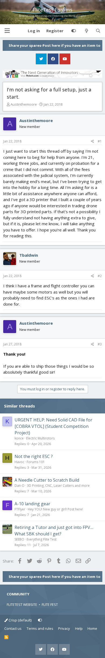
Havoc (19, 462)
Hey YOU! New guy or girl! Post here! (55, 509)
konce (19, 438)
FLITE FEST (50, 604)
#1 (100, 141)
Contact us (13, 628)
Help (79, 628)
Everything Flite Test (42, 539)
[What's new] (86, 31)
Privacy (64, 628)
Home (92, 628)
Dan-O (19, 485)
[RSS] (6, 637)
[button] (7, 30)
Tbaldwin (28, 255)
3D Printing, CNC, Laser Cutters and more (58, 485)
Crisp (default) (20, 620)
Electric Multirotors (40, 438)
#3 (100, 344)
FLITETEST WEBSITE (22, 604)
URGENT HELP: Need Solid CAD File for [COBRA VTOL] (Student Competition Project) (53, 426)
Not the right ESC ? (34, 456)
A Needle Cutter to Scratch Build (47, 480)
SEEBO (19, 539)
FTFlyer (20, 509)
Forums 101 (36, 462)
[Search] (98, 31)
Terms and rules (40, 628)
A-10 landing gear (32, 504)
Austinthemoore (23, 104)
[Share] (92, 141)
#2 (100, 276)
